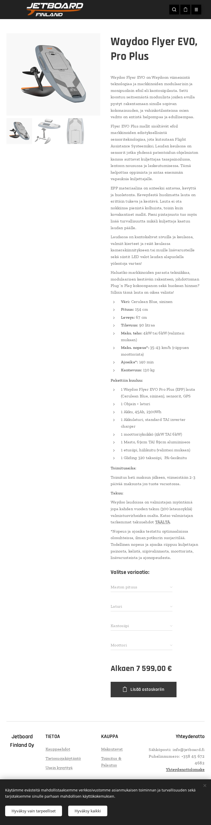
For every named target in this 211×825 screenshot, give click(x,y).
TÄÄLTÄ (162, 521)
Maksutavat (112, 749)
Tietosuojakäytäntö (63, 758)
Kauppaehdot (58, 749)
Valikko (196, 9)
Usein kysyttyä (59, 767)
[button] (174, 9)
